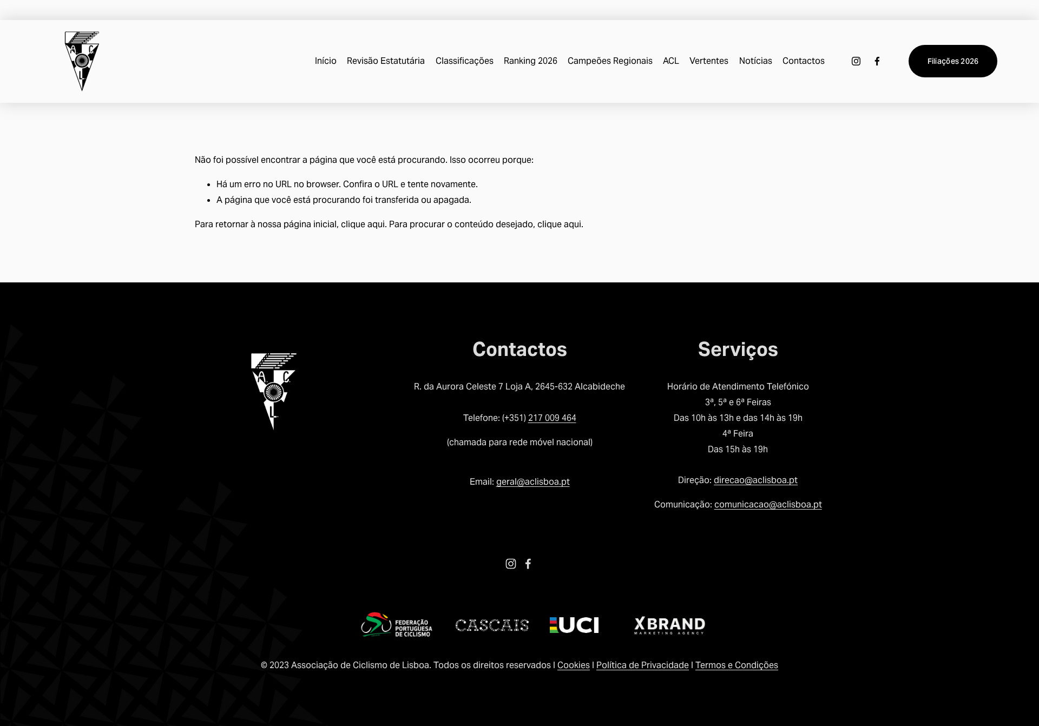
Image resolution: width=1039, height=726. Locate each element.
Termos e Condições (736, 665)
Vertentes (708, 61)
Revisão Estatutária (386, 61)
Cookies (573, 665)
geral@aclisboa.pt (533, 481)
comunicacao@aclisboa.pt (768, 504)
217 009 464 (552, 418)
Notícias (755, 61)
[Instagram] (856, 61)
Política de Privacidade (642, 665)
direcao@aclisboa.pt (756, 480)
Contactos (803, 61)
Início (326, 61)
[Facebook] (877, 61)
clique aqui (363, 224)
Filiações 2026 (953, 61)
